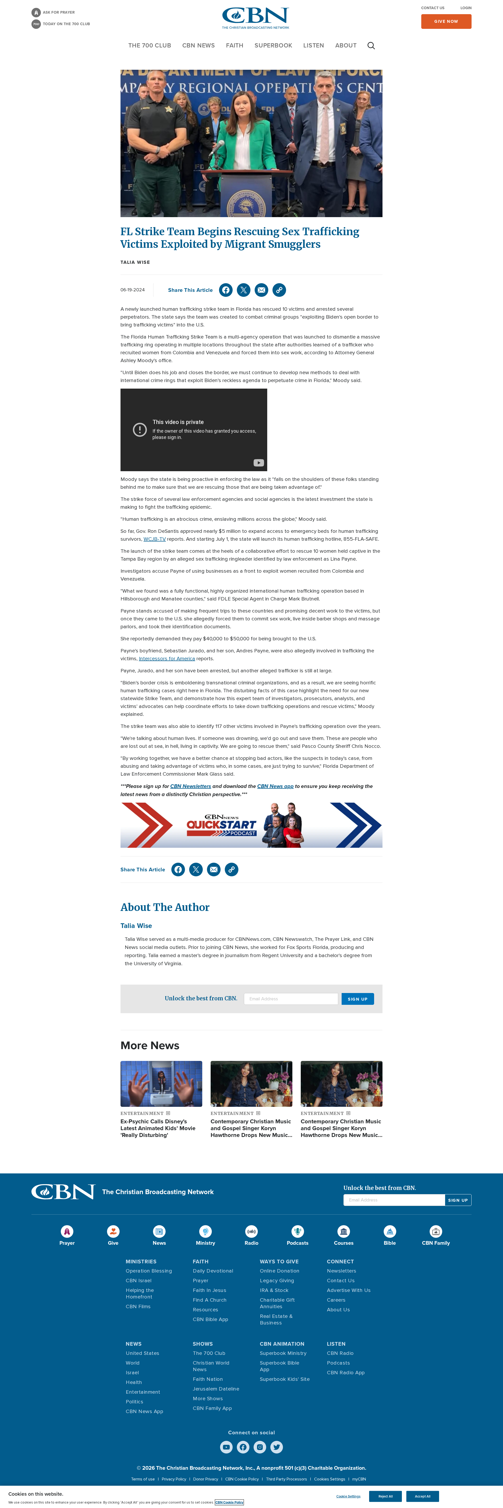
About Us (338, 1310)
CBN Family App (212, 1408)
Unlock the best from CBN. (201, 998)
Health (134, 1382)
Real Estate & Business (276, 1319)
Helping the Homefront (140, 1293)
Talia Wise (135, 262)
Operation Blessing (149, 1271)
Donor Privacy (205, 1479)
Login (466, 8)
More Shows (208, 1399)
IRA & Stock (274, 1290)
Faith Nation (208, 1379)
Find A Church (210, 1300)
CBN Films (138, 1306)
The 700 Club (149, 45)
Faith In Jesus (209, 1290)
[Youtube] (226, 1447)
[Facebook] (226, 290)
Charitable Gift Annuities (277, 1303)
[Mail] (261, 290)
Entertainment (143, 1392)
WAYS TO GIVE (279, 1261)
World (133, 1363)
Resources (205, 1310)
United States (143, 1353)
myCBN (359, 1479)
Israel (132, 1373)
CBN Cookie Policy (242, 1479)
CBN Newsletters (190, 786)
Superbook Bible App (279, 1366)
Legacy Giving (277, 1281)
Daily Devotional (213, 1271)
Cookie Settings (348, 1496)
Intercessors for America (167, 659)
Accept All (422, 1496)
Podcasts (338, 1363)
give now (446, 21)
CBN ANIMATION (282, 1344)
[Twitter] (243, 290)
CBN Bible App (210, 1319)
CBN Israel (138, 1281)
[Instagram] (260, 1447)
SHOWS (203, 1344)
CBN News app (275, 786)
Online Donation (280, 1271)
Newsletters (342, 1271)
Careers (336, 1300)
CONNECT (340, 1261)
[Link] (279, 290)
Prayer (200, 1281)
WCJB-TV (155, 539)
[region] (251, 1497)
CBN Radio (340, 1353)
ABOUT (346, 45)
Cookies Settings (329, 1479)
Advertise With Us (349, 1290)
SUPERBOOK (273, 45)
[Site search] (371, 48)
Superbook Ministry (283, 1353)
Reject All (386, 1496)
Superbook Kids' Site (285, 1379)
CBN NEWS (198, 45)
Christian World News (211, 1366)
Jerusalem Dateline (216, 1389)
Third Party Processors (286, 1479)
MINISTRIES (141, 1261)
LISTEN (313, 45)
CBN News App (144, 1411)
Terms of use (143, 1479)
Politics (134, 1402)
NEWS (134, 1344)
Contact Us (432, 8)
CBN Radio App (346, 1373)
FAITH (235, 45)
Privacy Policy (174, 1479)
